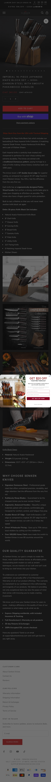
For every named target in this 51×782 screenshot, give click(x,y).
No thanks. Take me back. (38, 404)
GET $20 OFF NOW (38, 398)
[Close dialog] (49, 376)
